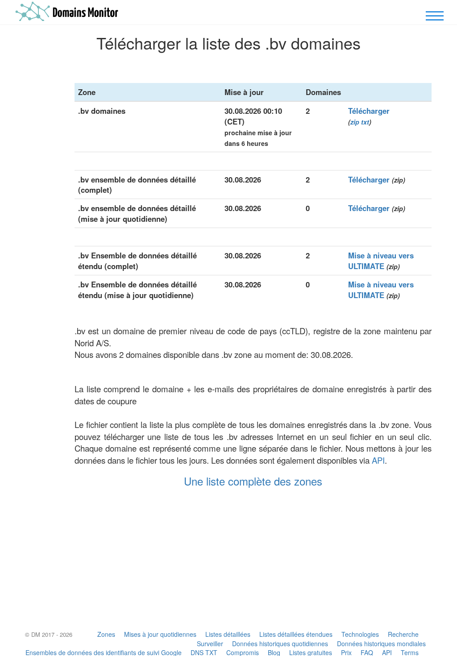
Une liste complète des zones (253, 481)
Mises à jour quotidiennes (160, 634)
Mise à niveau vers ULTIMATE (381, 260)
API (378, 460)
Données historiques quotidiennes (280, 643)
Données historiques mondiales (381, 643)
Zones (106, 634)
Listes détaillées (227, 634)
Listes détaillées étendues (295, 634)
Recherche (403, 634)
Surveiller (210, 643)
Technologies (360, 634)
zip (354, 121)
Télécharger (369, 110)
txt (365, 121)
